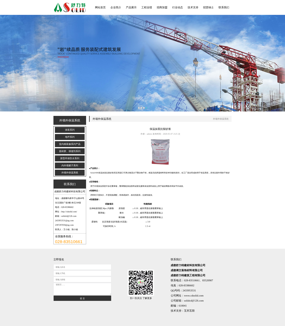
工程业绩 (146, 7)
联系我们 (223, 7)
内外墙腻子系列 (69, 165)
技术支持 (193, 7)
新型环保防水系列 (69, 158)
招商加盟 (162, 7)
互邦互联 (189, 310)
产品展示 (131, 7)
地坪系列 (70, 137)
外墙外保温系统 (69, 172)
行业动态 (177, 7)
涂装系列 (70, 130)
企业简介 (115, 7)
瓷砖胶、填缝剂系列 (69, 151)
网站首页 (100, 7)
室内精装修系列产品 (69, 144)
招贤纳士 (208, 7)
